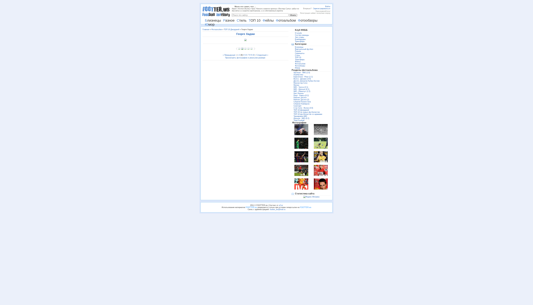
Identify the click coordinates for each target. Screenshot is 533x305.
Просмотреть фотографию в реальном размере (245, 58)
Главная (206, 29)
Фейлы (298, 62)
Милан (296, 85)
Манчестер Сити (300, 83)
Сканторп (297, 106)
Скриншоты (299, 53)
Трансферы (300, 41)
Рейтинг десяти (300, 97)
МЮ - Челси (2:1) (301, 87)
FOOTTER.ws (251, 207)
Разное (298, 51)
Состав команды (302, 35)
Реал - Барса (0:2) (301, 95)
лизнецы (213, 20)
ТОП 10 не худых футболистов (307, 112)
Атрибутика (298, 75)
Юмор (297, 68)
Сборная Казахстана (302, 102)
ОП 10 (255, 20)
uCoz (281, 205)
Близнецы (299, 47)
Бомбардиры (300, 39)
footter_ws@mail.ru (277, 209)
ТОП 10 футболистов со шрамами (308, 114)
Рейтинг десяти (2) (301, 100)
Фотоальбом (216, 29)
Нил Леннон (299, 93)
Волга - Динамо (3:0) (302, 79)
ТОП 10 (298, 57)
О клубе (298, 33)
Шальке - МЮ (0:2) (301, 118)
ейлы (268, 20)
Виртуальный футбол (304, 49)
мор (210, 24)
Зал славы (299, 37)
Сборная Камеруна (301, 104)
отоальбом (286, 20)
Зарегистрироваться (321, 8)
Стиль (297, 55)
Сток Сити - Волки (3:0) (303, 108)
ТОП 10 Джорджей (231, 29)
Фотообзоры (300, 66)
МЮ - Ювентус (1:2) (302, 91)
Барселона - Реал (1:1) (303, 77)
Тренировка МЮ (300, 116)
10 (253, 55)
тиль (242, 20)
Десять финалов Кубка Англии (307, 81)
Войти (327, 6)
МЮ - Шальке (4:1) (301, 89)
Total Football (299, 120)
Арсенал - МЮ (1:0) (302, 73)
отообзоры (307, 20)
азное (229, 20)
